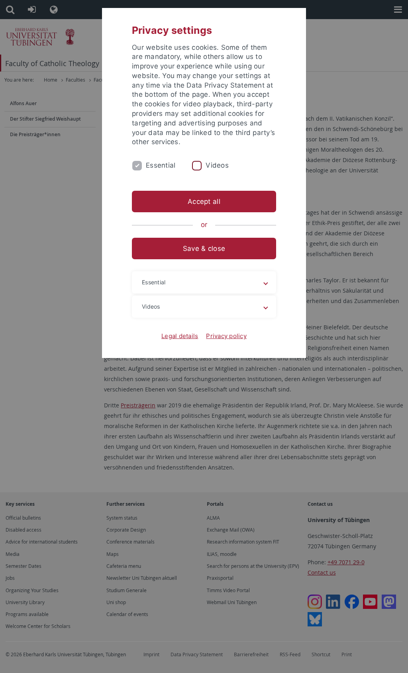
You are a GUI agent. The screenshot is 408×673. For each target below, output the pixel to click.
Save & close (204, 248)
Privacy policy (226, 336)
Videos (217, 165)
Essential (160, 165)
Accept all (204, 201)
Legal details (179, 336)
